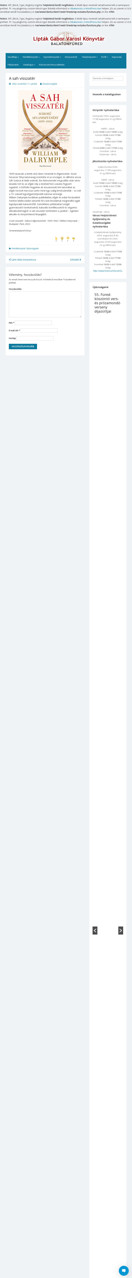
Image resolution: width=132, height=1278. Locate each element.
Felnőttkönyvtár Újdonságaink (25, 248)
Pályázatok (13, 64)
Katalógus (28, 64)
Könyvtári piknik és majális (102, 298)
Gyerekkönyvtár (51, 56)
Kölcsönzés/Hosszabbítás (52, 64)
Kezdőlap (12, 56)
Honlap (12, 338)
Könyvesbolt (71, 56)
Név (11, 322)
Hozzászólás (15, 289)
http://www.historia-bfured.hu (107, 270)
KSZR (103, 56)
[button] (95, 931)
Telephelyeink (89, 56)
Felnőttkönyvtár (30, 56)
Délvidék (75, 259)
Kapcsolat (117, 56)
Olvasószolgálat (49, 83)
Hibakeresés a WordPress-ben (85, 8)
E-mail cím (14, 330)
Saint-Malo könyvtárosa (23, 259)
